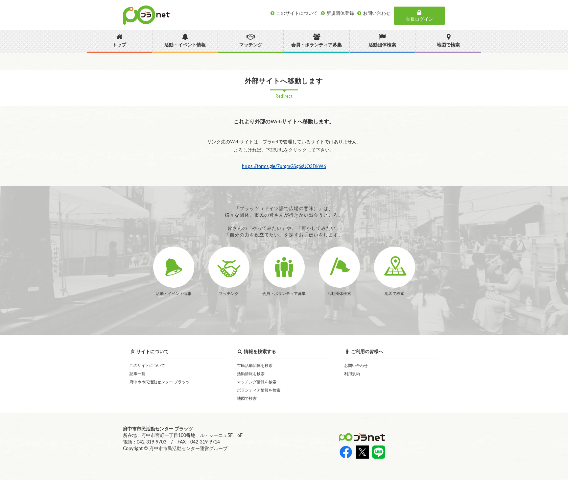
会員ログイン (419, 19)
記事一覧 (137, 374)
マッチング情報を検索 (256, 382)
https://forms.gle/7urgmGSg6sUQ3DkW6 (284, 166)
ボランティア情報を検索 (258, 390)
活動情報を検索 (251, 374)
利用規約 (352, 374)
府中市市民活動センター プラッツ (160, 382)
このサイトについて (147, 366)
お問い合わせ (356, 366)
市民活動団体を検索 (254, 366)
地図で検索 (247, 398)
